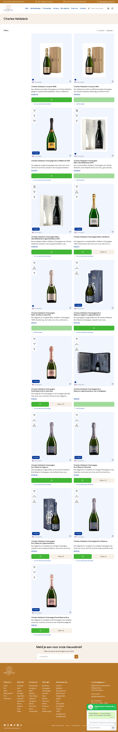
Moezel (44, 698)
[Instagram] (8, 725)
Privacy (68, 725)
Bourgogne (46, 688)
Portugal (20, 693)
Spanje (19, 691)
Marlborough (46, 711)
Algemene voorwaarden (58, 725)
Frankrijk (20, 686)
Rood (5, 686)
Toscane (45, 693)
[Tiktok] (14, 725)
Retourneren (60, 693)
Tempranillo (33, 711)
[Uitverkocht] (94, 99)
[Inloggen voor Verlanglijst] (70, 81)
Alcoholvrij (7, 698)
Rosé (5, 691)
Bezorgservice (61, 691)
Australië (20, 698)
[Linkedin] (18, 725)
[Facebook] (5, 725)
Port (5, 696)
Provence (45, 706)
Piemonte (45, 701)
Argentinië (20, 696)
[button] (110, 31)
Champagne (46, 691)
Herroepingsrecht (75, 725)
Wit (5, 688)
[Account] (108, 8)
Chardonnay (33, 686)
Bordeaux (45, 686)
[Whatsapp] (21, 725)
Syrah (31, 709)
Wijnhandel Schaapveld (14, 728)
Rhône (44, 704)
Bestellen (59, 688)
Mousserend (8, 693)
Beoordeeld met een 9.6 (107, 1)
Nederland (20, 701)
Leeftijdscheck (61, 716)
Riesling (31, 693)
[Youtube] (11, 725)
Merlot (31, 704)
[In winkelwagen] (51, 99)
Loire (44, 709)
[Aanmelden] (76, 657)
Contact (58, 686)
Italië (18, 688)
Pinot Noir (32, 706)
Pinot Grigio (33, 696)
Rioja (44, 696)
